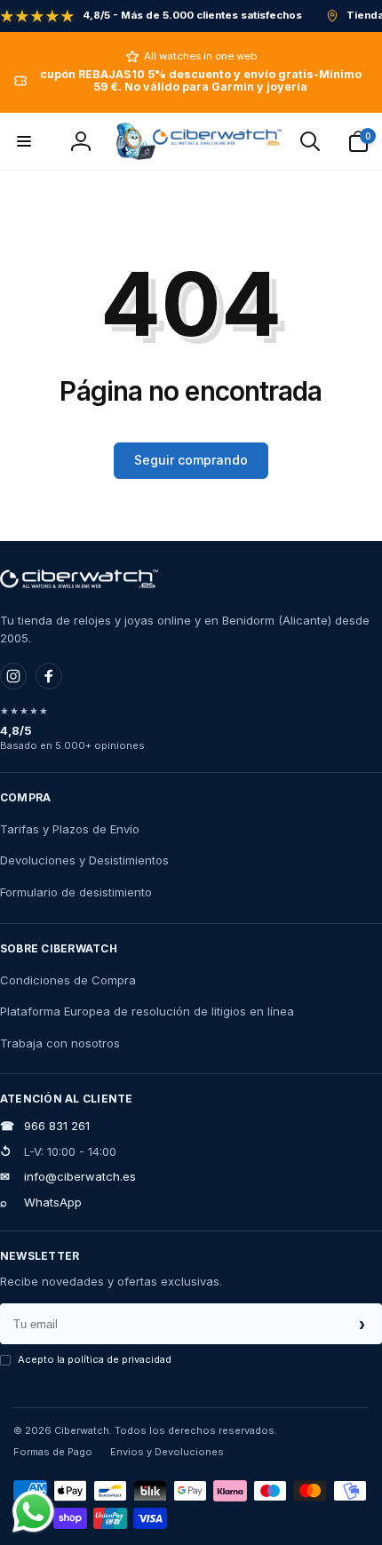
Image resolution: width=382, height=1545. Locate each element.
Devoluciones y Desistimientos (84, 860)
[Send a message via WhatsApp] (33, 1511)
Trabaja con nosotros (60, 1043)
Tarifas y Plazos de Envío (69, 829)
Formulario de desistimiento (76, 892)
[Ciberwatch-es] (79, 579)
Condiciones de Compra (68, 980)
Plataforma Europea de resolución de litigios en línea (147, 1011)
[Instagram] (13, 676)
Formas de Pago (52, 1451)
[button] (24, 141)
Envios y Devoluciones (167, 1451)
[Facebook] (49, 676)
